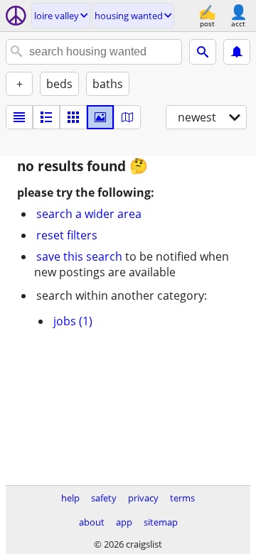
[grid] (73, 117)
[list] (19, 117)
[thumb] (46, 117)
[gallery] (100, 117)
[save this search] (236, 52)
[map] (127, 117)
